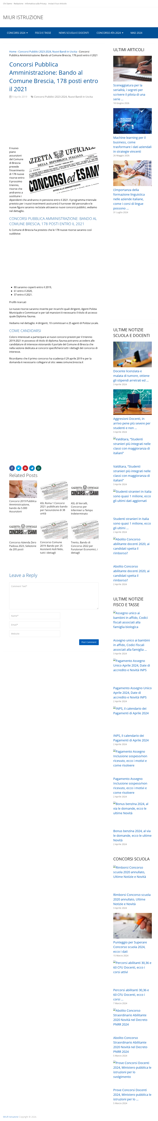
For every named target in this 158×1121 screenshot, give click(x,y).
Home (12, 51)
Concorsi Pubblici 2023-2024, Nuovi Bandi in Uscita (47, 51)
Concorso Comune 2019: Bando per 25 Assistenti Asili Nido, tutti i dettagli (51, 547)
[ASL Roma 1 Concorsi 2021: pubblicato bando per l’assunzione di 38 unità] (54, 490)
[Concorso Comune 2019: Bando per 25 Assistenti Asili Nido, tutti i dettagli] (54, 529)
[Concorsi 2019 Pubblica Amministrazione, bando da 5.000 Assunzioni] (23, 489)
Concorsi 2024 (16, 32)
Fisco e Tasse (43, 32)
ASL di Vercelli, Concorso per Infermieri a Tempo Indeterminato (82, 508)
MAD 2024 (136, 32)
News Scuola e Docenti (74, 32)
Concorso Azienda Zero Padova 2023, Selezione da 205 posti (22, 546)
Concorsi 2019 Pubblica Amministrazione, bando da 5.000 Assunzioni (22, 506)
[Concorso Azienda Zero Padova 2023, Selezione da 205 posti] (23, 529)
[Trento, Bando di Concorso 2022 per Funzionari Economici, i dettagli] (85, 529)
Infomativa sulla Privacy (36, 3)
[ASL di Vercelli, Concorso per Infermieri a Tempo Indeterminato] (85, 490)
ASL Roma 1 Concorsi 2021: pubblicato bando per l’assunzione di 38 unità (54, 508)
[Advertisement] (54, 123)
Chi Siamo (7, 3)
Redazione (18, 3)
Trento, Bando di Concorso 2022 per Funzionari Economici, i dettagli (84, 547)
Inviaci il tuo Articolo (57, 3)
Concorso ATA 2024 (109, 32)
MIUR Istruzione (23, 17)
